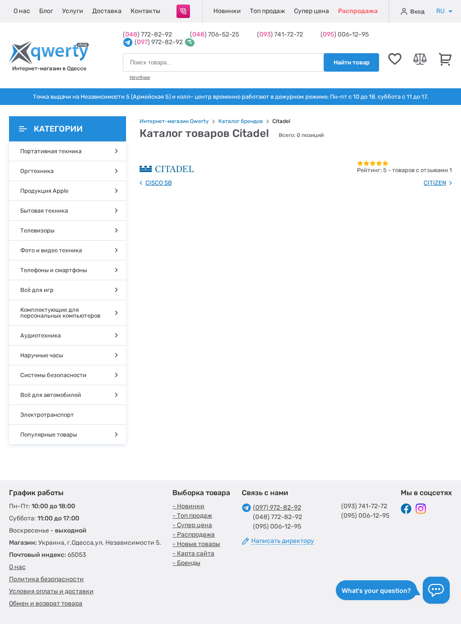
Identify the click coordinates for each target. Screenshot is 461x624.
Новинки (227, 11)
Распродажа (358, 11)
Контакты (145, 11)
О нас (22, 11)
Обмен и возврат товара (45, 603)
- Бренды (186, 563)
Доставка (107, 11)
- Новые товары (196, 544)
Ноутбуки (140, 77)
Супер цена (311, 11)
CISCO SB (158, 182)
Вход (417, 11)
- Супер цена (192, 525)
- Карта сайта (193, 553)
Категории (58, 129)
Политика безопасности (46, 579)
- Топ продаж (192, 515)
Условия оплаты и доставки (51, 591)
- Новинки (188, 506)
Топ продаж (267, 11)
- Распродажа (193, 534)
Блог (46, 11)
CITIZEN (435, 182)
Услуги (72, 11)
